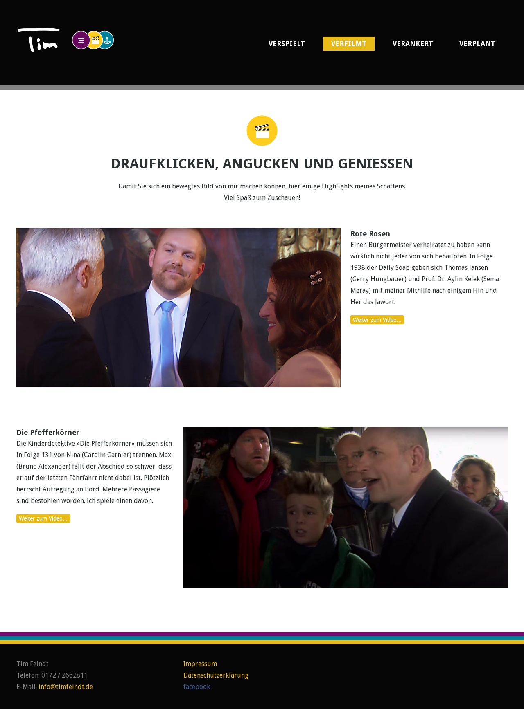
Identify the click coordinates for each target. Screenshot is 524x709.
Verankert (413, 44)
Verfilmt (348, 44)
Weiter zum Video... (377, 319)
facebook (196, 687)
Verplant (477, 44)
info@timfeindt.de (65, 687)
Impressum (200, 664)
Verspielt (287, 44)
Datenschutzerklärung (215, 675)
